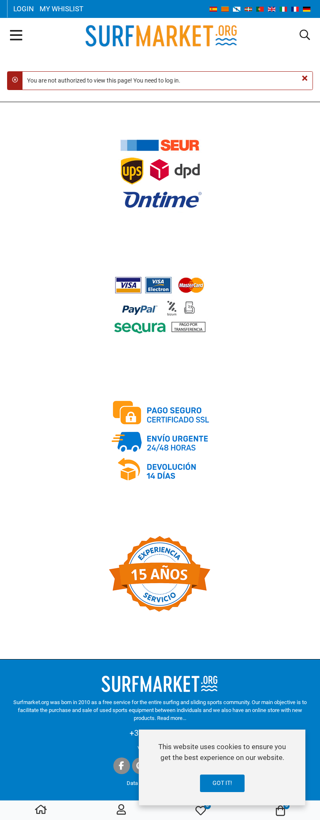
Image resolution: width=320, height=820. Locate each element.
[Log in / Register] (121, 810)
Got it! (222, 783)
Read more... (171, 718)
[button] (305, 35)
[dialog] (222, 767)
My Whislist (61, 9)
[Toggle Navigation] (16, 36)
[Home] (41, 810)
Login (23, 9)
